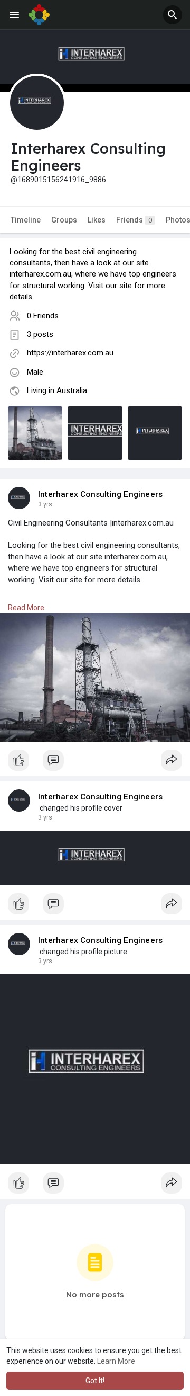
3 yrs (45, 504)
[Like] (95, 763)
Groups (64, 220)
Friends (134, 220)
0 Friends (43, 316)
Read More (26, 607)
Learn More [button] (116, 1361)
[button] (172, 14)
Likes (97, 220)
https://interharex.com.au (70, 353)
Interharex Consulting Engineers (100, 494)
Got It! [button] (95, 1380)
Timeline (26, 220)
